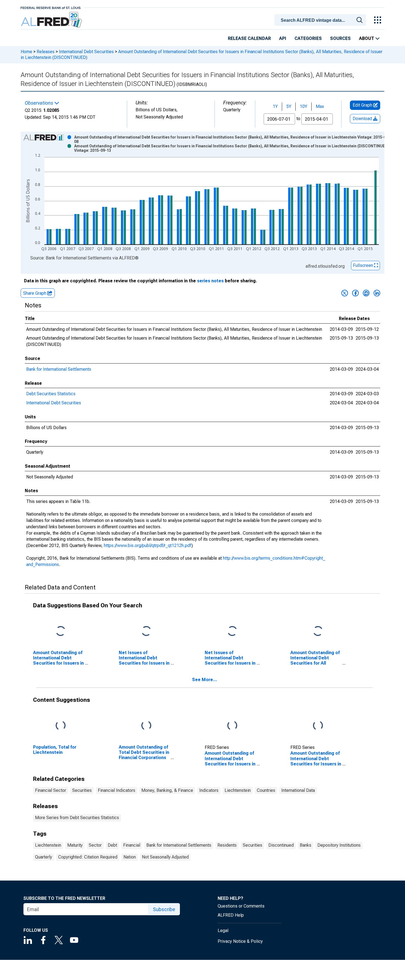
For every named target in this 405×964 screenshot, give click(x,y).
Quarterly (43, 857)
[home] (52, 20)
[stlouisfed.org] (50, 7)
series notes (210, 280)
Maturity (75, 845)
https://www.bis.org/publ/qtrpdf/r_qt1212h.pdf (147, 545)
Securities (82, 790)
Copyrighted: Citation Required (87, 857)
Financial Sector (50, 790)
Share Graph (35, 293)
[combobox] (321, 19)
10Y (303, 106)
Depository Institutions (339, 845)
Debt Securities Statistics (50, 393)
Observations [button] (39, 103)
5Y (288, 106)
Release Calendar (249, 38)
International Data (298, 790)
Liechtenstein (238, 790)
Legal (223, 930)
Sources (340, 38)
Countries (266, 790)
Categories (308, 38)
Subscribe (164, 909)
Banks (305, 845)
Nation (129, 857)
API (282, 38)
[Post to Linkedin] (377, 293)
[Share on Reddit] (366, 293)
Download (363, 118)
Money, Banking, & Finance (167, 790)
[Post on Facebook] (355, 293)
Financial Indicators (116, 790)
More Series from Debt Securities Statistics (77, 817)
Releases (46, 51)
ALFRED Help (231, 915)
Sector (95, 845)
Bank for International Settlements (58, 369)
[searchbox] (321, 20)
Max (320, 106)
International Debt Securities (86, 51)
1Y (275, 106)
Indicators (208, 790)
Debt (112, 845)
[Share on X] (344, 293)
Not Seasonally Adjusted (165, 857)
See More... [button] (204, 679)
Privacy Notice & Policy (240, 941)
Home (26, 51)
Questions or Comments (241, 906)
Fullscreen (363, 265)
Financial (131, 845)
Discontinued (281, 845)
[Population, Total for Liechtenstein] (60, 725)
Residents (227, 845)
